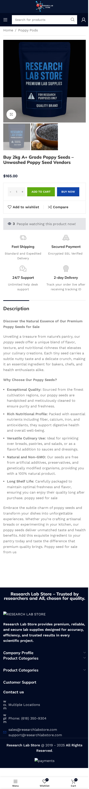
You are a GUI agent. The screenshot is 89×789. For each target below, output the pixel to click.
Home (8, 30)
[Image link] (24, 614)
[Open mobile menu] (5, 19)
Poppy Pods (28, 30)
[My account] (83, 19)
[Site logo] (44, 6)
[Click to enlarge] (11, 114)
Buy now (68, 191)
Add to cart (41, 191)
